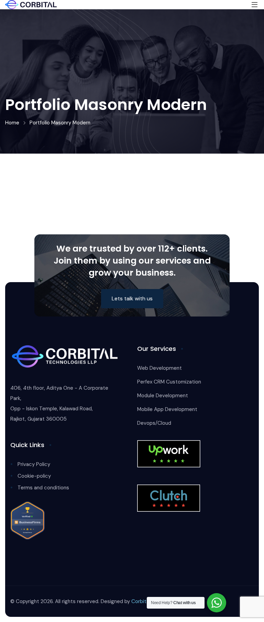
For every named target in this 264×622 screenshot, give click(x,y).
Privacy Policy (34, 464)
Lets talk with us (132, 298)
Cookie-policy (34, 476)
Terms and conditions (43, 487)
